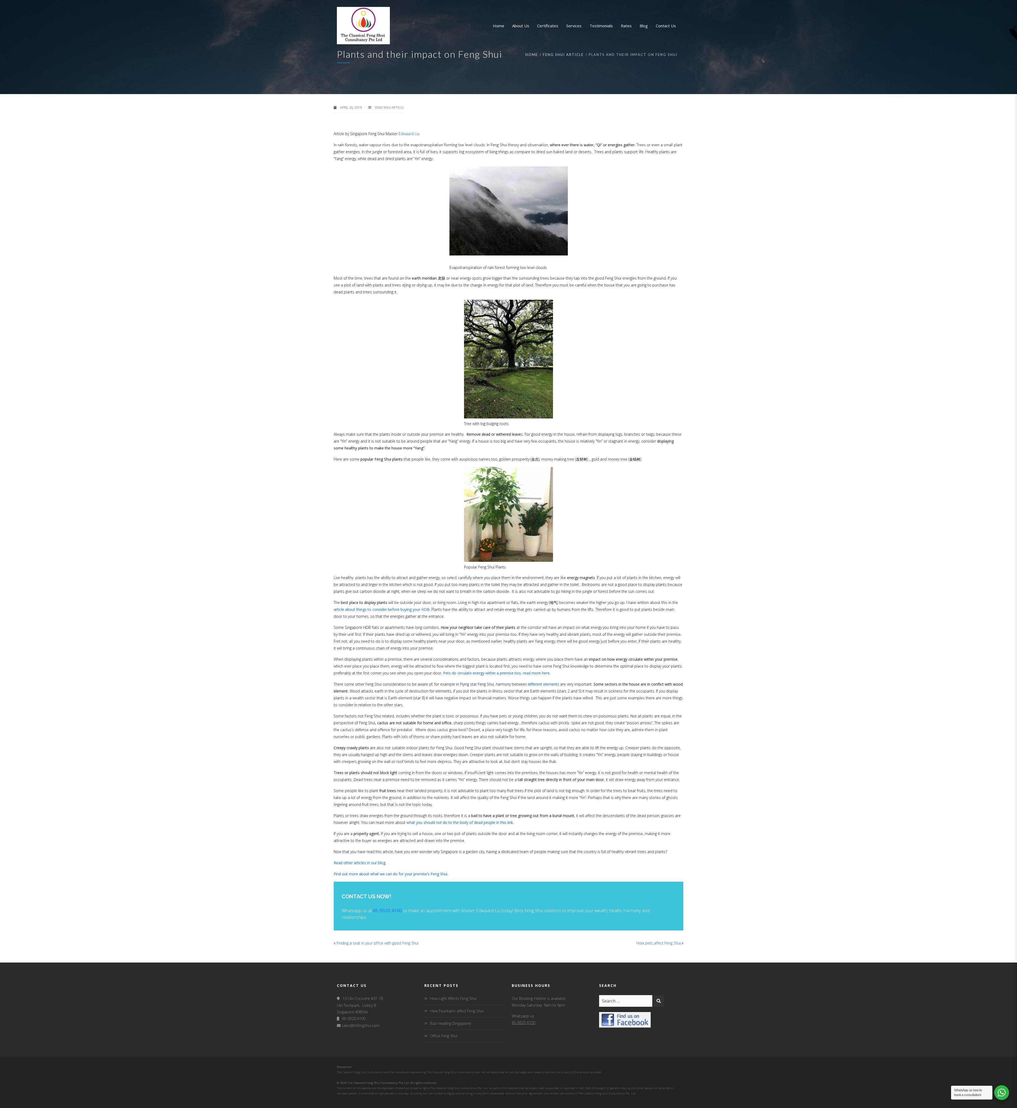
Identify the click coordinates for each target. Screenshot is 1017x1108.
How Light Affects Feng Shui (453, 998)
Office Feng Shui (443, 1035)
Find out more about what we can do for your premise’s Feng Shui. (391, 873)
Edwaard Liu (409, 133)
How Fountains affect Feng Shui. (457, 1010)
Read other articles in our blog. (360, 862)
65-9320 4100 (387, 910)
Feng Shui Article (563, 54)
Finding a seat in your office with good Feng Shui (377, 943)
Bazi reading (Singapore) (450, 1023)
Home (531, 54)
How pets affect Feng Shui (658, 943)
